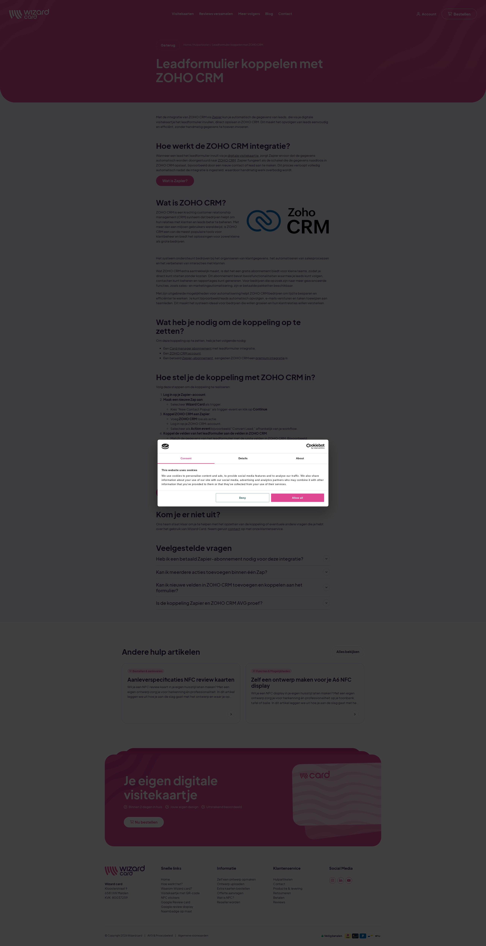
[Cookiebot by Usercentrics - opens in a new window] (307, 446)
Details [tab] (243, 458)
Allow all (297, 497)
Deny (242, 497)
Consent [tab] (186, 458)
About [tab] (300, 458)
